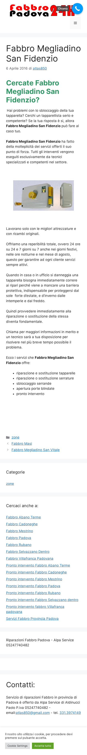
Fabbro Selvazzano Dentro (27, 552)
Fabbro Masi (22, 444)
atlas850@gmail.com (33, 713)
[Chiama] (77, 8)
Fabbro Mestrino (19, 531)
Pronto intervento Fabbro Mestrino (34, 579)
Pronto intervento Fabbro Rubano (33, 593)
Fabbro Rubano (18, 545)
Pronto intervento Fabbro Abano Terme (38, 565)
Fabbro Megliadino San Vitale (36, 450)
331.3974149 (70, 713)
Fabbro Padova (18, 538)
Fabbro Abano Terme (23, 517)
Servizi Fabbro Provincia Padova (32, 619)
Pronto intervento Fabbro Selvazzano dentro (42, 600)
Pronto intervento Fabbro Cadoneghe (36, 572)
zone (15, 437)
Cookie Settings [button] (17, 745)
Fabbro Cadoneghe (22, 524)
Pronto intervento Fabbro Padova (33, 586)
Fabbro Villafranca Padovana (29, 558)
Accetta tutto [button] (42, 745)
